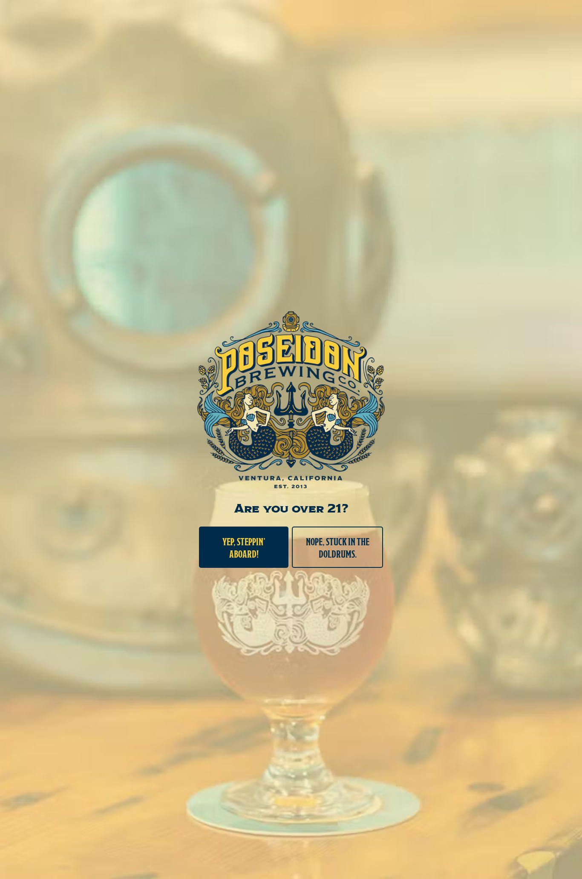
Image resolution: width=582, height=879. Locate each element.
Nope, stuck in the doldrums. (337, 547)
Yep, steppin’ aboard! (243, 547)
